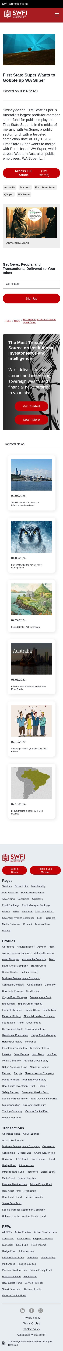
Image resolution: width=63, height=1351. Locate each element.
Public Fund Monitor (32, 892)
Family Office (32, 1010)
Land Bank (38, 1054)
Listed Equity (48, 1171)
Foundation (8, 1022)
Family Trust (50, 1010)
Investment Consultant (14, 1048)
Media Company (11, 1060)
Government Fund (35, 1029)
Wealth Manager (11, 1117)
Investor (6, 1054)
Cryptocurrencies (43, 1238)
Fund (21, 1022)
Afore (52, 946)
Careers (50, 917)
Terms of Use (42, 924)
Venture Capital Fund (34, 1216)
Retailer (42, 1085)
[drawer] (57, 14)
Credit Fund (24, 1152)
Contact (27, 924)
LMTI (40, 917)
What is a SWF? (44, 911)
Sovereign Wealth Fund (35, 1092)
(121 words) (32, 173)
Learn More (35, 420)
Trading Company (12, 1111)
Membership (38, 886)
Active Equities (31, 1133)
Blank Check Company (15, 965)
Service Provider (34, 1197)
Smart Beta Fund (11, 1203)
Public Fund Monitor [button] (45, 870)
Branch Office (38, 965)
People (18, 1073)
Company (50, 984)
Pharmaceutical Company (39, 1073)
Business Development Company (21, 978)
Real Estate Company (34, 1079)
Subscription (22, 886)
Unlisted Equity (10, 1216)
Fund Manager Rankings (36, 905)
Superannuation (11, 1104)
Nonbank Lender (39, 1067)
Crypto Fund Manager (14, 997)
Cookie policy (31, 1329)
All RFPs (7, 1232)
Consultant (48, 1146)
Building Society (30, 972)
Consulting (24, 898)
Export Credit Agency (30, 1003)
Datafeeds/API (10, 892)
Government (33, 1022)
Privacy (6, 930)
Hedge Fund (9, 1165)
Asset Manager (10, 959)
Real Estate (30, 1190)
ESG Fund (22, 1159)
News (16, 911)
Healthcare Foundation (15, 1035)
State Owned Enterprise (44, 1098)
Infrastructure (26, 1165)
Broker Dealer (10, 972)
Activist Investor (26, 946)
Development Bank (40, 997)
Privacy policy (31, 1317)
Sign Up (31, 298)
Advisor (41, 946)
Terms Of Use (31, 1323)
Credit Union (33, 991)
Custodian (7, 1244)
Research (27, 911)
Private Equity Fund (41, 1184)
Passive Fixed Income (14, 1184)
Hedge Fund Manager (43, 1035)
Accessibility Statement (31, 1334)
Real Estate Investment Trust (18, 1085)
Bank (52, 959)
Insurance (30, 1041)
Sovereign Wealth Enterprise (18, 917)
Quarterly (37, 898)
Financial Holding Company (39, 1016)
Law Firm (52, 1054)
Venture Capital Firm (36, 1111)
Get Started (35, 407)
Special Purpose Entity (15, 1098)
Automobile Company (34, 959)
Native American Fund (14, 1067)
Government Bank (12, 1029)
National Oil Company (35, 1060)
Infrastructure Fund (13, 1171)
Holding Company (12, 1041)
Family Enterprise (12, 1010)
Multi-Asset (8, 1178)
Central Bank (34, 984)
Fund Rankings (10, 905)
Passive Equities (27, 1178)
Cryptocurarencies (44, 1152)
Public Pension (10, 1079)
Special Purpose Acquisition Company (23, 1209)
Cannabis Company (13, 984)
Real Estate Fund (12, 1197)
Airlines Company (44, 953)
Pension (6, 1073)
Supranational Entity (34, 1104)
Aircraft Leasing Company (16, 953)
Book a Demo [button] (14, 870)
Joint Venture (21, 1054)
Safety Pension (10, 1092)
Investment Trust (39, 1048)
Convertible (8, 1152)
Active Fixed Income (13, 1140)
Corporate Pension (12, 991)
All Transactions (11, 1133)
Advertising (8, 898)
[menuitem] (8, 887)
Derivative (7, 1159)
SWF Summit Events (15, 3)
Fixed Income (38, 1159)
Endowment (8, 1003)
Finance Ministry (11, 1016)
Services (7, 886)
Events (6, 911)
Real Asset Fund (11, 1190)
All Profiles (8, 946)
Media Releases (11, 924)
